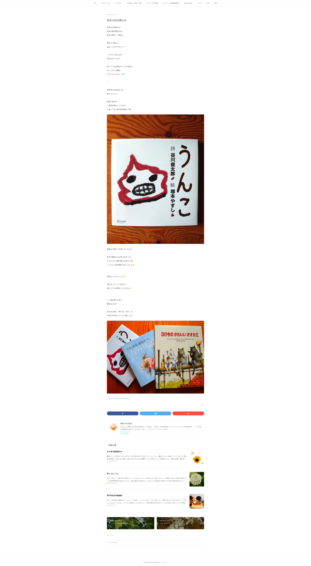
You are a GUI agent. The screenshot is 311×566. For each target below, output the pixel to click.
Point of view (188, 3)
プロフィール (105, 3)
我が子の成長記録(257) (123, 398)
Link (207, 3)
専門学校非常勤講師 (114, 495)
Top (95, 3)
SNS (215, 3)
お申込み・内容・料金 (134, 3)
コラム (199, 3)
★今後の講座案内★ (114, 451)
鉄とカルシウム (113, 473)
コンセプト (118, 3)
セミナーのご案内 (152, 3)
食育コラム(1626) (112, 398)
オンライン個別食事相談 (171, 3)
